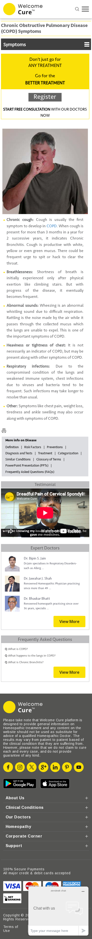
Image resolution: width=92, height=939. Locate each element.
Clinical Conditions (25, 807)
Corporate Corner (24, 836)
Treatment (45, 453)
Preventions (55, 447)
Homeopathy (18, 827)
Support (14, 846)
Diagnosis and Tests (18, 453)
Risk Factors (32, 447)
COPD (52, 226)
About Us (15, 798)
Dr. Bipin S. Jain (35, 558)
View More (69, 621)
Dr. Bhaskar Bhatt (37, 598)
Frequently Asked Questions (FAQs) (29, 472)
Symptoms (14, 45)
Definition (12, 447)
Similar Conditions (18, 459)
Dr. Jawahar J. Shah (38, 578)
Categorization (68, 453)
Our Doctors (18, 817)
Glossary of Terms (48, 459)
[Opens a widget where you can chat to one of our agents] (58, 911)
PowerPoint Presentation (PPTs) (26, 466)
